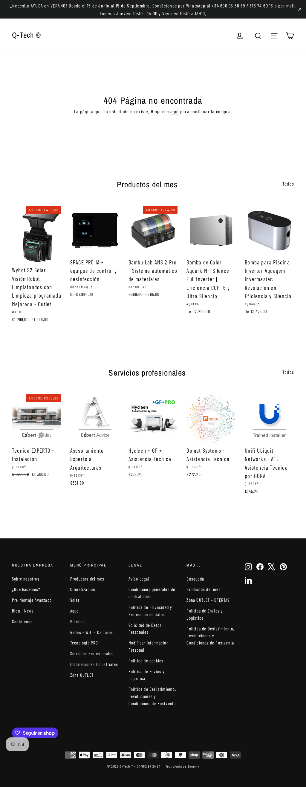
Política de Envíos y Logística (146, 675)
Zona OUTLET (82, 675)
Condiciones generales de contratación (151, 593)
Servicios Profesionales (92, 653)
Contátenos (22, 621)
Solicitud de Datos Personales (145, 628)
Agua (74, 610)
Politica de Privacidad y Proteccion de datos (150, 610)
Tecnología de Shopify (182, 766)
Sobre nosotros (25, 578)
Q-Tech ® (26, 35)
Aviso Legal (138, 578)
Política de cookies (146, 660)
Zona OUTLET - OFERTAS (208, 600)
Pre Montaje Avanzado (32, 600)
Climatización (82, 589)
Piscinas (78, 621)
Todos (288, 183)
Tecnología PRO (84, 642)
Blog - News (23, 610)
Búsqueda (195, 578)
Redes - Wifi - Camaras (91, 632)
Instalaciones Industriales (94, 664)
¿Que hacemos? (26, 589)
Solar (74, 600)
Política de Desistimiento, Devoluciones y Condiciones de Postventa (152, 696)
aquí (174, 111)
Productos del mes (87, 578)
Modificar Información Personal (148, 646)
